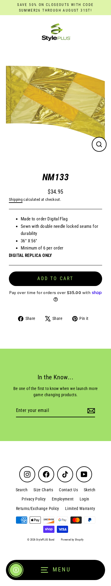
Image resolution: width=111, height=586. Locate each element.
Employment (63, 499)
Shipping (15, 199)
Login (84, 499)
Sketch (89, 489)
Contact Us (68, 489)
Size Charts (43, 489)
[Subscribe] (90, 410)
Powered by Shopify (72, 539)
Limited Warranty (80, 508)
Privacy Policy (34, 499)
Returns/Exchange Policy (37, 508)
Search (22, 489)
